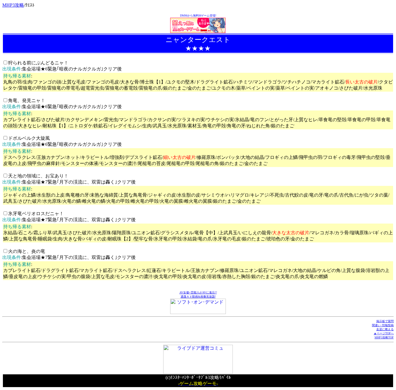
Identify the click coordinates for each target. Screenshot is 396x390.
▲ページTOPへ (384, 333)
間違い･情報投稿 (383, 325)
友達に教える (385, 329)
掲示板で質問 (385, 321)
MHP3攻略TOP (384, 337)
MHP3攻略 (13, 5)
